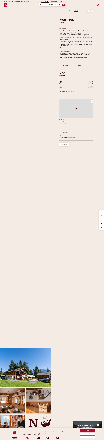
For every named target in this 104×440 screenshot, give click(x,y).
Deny (88, 436)
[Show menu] (2, 5)
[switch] (38, 438)
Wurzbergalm (76, 10)
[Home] (59, 11)
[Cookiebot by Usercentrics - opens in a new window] (14, 438)
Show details (63, 437)
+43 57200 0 (8, 1)
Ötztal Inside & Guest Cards (17, 1)
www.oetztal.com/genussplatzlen (80, 57)
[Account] (102, 1)
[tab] (45, 2)
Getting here (26, 1)
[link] (60, 2)
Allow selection (88, 433)
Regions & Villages (64, 10)
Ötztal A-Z (71, 10)
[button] (76, 108)
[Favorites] (100, 1)
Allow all (87, 430)
